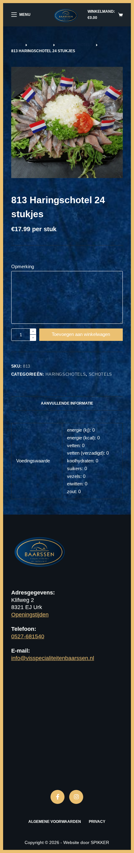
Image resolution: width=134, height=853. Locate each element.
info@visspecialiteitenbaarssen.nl (52, 658)
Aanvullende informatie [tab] (67, 403)
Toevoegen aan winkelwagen (81, 334)
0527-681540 (27, 636)
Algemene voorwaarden (54, 821)
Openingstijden (30, 615)
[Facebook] (57, 797)
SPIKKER (100, 842)
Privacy (97, 821)
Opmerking (22, 266)
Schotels (100, 374)
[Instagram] (76, 797)
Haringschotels (65, 374)
